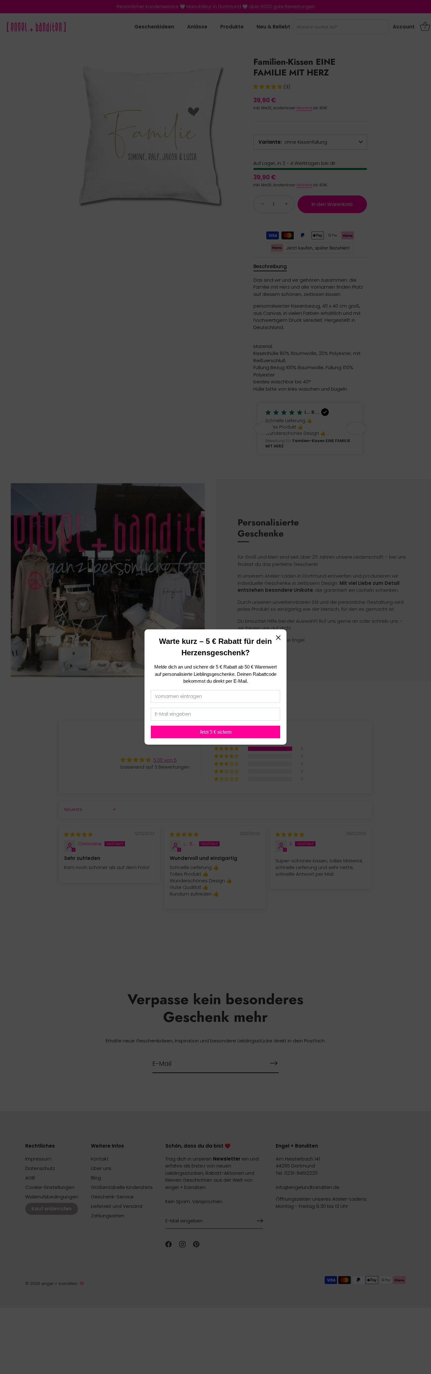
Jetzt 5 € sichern (216, 732)
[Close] (278, 638)
